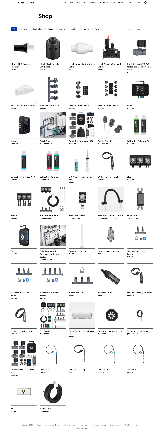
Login (138, 3)
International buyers (52, 425)
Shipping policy (115, 425)
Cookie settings (82, 428)
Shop (112, 3)
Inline (85, 3)
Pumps (50, 29)
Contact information (132, 425)
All (14, 29)
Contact (130, 3)
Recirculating (67, 3)
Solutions (74, 29)
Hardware (104, 3)
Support (120, 3)
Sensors (62, 29)
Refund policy (69, 425)
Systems (24, 29)
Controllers (37, 29)
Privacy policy (84, 425)
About (39, 425)
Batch (77, 3)
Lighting (93, 3)
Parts (97, 29)
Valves (86, 29)
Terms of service (99, 425)
